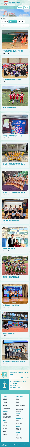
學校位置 (5, 407)
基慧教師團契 (18, 429)
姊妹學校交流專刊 (19, 438)
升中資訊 (5, 424)
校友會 (17, 421)
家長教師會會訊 (19, 437)
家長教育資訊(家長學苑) (20, 405)
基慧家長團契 (18, 428)
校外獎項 (17, 415)
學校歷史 (5, 399)
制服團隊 (17, 399)
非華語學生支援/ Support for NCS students (21, 407)
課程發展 (5, 425)
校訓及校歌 (5, 401)
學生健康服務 (18, 411)
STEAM (4, 431)
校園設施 (5, 405)
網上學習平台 (5, 434)
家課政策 (5, 427)
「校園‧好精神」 (19, 404)
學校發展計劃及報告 (7, 417)
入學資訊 (5, 422)
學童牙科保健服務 (19, 409)
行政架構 (5, 414)
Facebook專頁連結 (6, 408)
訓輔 (17, 398)
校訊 (17, 434)
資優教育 (5, 433)
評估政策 (5, 428)
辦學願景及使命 (6, 398)
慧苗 (17, 435)
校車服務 (17, 401)
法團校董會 (5, 413)
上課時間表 (5, 402)
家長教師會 (18, 420)
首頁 (2, 18)
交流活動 (5, 430)
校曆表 (4, 404)
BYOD (4, 436)
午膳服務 (17, 402)
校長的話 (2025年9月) (7, 416)
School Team (4, 445)
